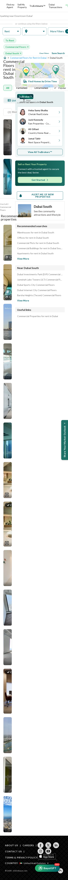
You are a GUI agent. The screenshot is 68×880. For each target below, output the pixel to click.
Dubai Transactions (55, 6)
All (7, 87)
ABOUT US (11, 845)
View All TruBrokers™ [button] (40, 152)
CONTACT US (13, 851)
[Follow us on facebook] (40, 845)
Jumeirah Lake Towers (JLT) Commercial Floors (40, 279)
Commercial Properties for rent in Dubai (37, 316)
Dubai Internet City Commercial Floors (37, 290)
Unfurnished (41, 87)
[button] (11, 31)
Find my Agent (10, 6)
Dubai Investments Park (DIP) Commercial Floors (40, 274)
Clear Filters (44, 53)
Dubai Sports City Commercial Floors (36, 285)
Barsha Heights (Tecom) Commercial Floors (39, 295)
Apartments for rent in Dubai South (35, 253)
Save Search (58, 53)
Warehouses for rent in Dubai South (35, 232)
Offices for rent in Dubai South (33, 237)
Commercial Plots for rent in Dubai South (38, 243)
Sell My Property (22, 6)
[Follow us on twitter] (48, 845)
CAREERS (28, 845)
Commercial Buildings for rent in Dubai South (40, 248)
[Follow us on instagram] (40, 851)
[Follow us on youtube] (48, 851)
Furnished (21, 87)
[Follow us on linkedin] (56, 845)
